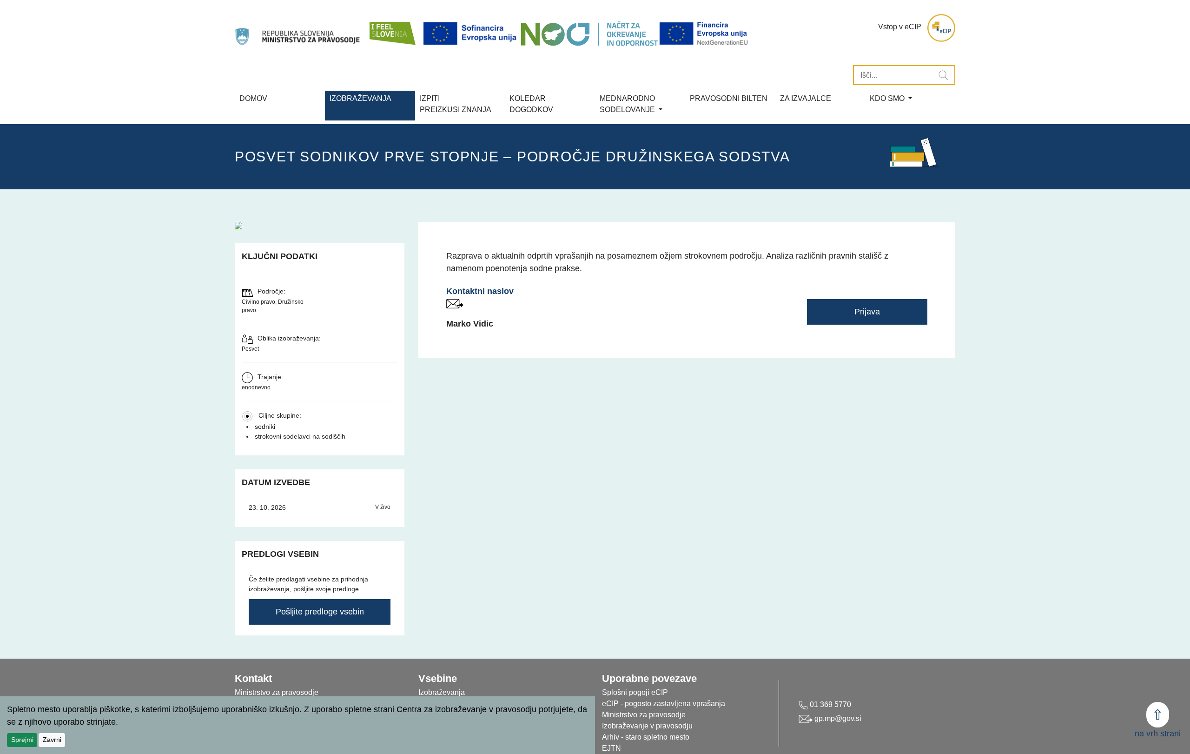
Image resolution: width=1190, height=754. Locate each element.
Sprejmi (22, 739)
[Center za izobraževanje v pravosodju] (298, 28)
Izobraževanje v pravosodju (647, 726)
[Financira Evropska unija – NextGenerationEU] (704, 33)
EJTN (611, 748)
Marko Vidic (469, 323)
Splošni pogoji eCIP (635, 692)
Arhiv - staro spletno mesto (645, 737)
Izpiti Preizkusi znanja (455, 103)
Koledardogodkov (531, 103)
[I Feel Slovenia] (392, 28)
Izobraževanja (360, 98)
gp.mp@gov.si (837, 718)
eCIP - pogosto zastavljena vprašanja (663, 703)
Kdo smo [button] (888, 98)
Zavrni (52, 739)
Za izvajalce (805, 98)
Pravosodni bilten (728, 98)
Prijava (867, 311)
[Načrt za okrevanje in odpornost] (589, 33)
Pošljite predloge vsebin (320, 611)
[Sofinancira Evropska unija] (471, 33)
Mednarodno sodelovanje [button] (628, 103)
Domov (253, 98)
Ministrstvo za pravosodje (644, 715)
